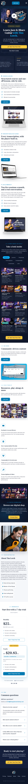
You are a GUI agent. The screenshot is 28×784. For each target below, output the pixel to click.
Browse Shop (14, 517)
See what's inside (14, 50)
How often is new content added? (12, 726)
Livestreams (11, 263)
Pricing (4, 776)
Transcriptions (9, 260)
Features (9, 776)
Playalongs (21, 257)
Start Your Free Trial (15, 46)
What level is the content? (10, 707)
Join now (15, 3)
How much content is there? (11, 720)
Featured (6, 257)
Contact (23, 776)
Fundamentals (19, 260)
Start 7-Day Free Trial (14, 639)
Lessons (14, 257)
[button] (14, 16)
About (14, 776)
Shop (19, 776)
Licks (18, 263)
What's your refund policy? (10, 739)
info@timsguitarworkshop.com (15, 701)
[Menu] (26, 3)
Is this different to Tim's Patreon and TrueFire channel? (12, 732)
